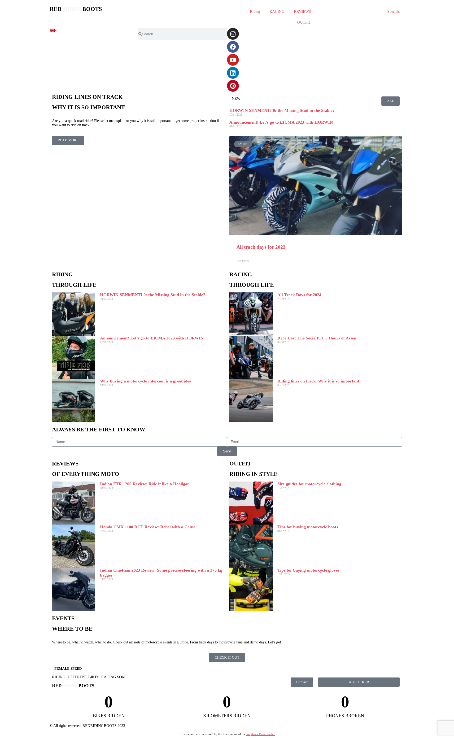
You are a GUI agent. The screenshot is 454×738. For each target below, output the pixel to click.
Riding (255, 11)
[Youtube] (233, 60)
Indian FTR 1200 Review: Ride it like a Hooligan (145, 484)
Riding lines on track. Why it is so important (318, 381)
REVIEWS (302, 11)
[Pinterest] (233, 86)
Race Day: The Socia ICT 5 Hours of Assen (316, 338)
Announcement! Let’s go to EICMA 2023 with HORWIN (281, 122)
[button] (315, 185)
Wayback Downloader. (260, 734)
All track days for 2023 (261, 247)
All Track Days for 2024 (299, 294)
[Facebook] (233, 47)
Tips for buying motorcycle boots (307, 527)
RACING (277, 11)
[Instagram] (233, 34)
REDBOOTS (76, 9)
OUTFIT (304, 22)
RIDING (62, 274)
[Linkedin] (233, 73)
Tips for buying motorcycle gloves (308, 570)
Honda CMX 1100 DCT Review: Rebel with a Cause (148, 527)
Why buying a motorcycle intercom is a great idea (145, 381)
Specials (393, 11)
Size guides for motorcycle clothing (309, 484)
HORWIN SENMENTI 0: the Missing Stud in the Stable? (282, 110)
